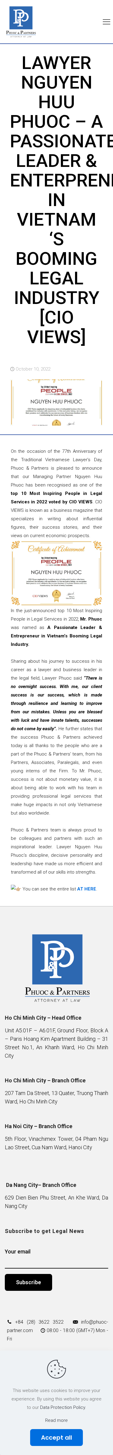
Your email (17, 1251)
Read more (56, 1420)
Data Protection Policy (62, 1407)
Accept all (56, 1437)
